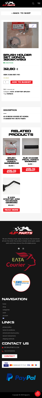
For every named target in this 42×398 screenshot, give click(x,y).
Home (4, 304)
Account (5, 315)
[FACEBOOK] (19, 248)
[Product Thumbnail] (33, 26)
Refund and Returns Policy (11, 333)
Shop (4, 307)
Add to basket (21, 82)
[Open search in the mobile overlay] (33, 3)
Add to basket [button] (11, 171)
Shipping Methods (8, 339)
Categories (6, 310)
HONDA (10, 93)
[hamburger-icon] (39, 4)
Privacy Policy (7, 327)
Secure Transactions (9, 336)
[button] (38, 394)
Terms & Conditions (9, 330)
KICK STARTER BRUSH (20, 91)
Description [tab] (10, 110)
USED (4, 312)
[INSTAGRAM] (23, 248)
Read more (11, 210)
